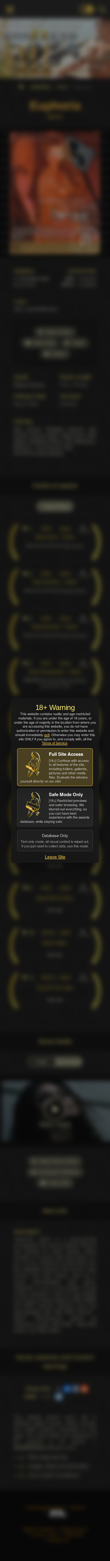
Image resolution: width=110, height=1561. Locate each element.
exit (47, 734)
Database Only (55, 840)
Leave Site (55, 857)
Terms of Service (54, 742)
